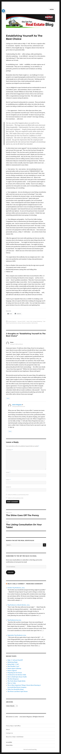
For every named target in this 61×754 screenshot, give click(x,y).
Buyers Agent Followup (14, 668)
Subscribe (10, 572)
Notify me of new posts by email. (15, 498)
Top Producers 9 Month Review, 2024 (19, 605)
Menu (52, 9)
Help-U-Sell (29, 321)
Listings (34, 321)
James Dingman (12, 321)
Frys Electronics (13, 323)
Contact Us (9, 733)
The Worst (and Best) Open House (18, 691)
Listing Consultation (26, 323)
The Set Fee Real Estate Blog (30, 749)
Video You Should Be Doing (16, 689)
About (8, 729)
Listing (19, 323)
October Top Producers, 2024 (16, 587)
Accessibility (9, 742)
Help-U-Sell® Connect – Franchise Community (25, 583)
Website (8, 487)
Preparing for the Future (15, 672)
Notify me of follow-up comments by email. (18, 494)
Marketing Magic (13, 662)
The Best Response (13, 679)
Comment (9, 449)
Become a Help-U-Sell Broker (14, 736)
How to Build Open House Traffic (17, 677)
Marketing (39, 321)
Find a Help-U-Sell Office (13, 726)
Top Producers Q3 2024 (14, 620)
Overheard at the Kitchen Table (17, 674)
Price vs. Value (12, 683)
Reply (8, 398)
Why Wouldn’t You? (13, 666)
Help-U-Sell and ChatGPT (15, 660)
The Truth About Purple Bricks (16, 681)
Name (8, 472)
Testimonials (34, 323)
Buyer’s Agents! (12, 670)
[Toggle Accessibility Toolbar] (3, 11)
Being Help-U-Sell (13, 664)
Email (8, 479)
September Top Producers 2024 (17, 635)
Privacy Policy (9, 745)
